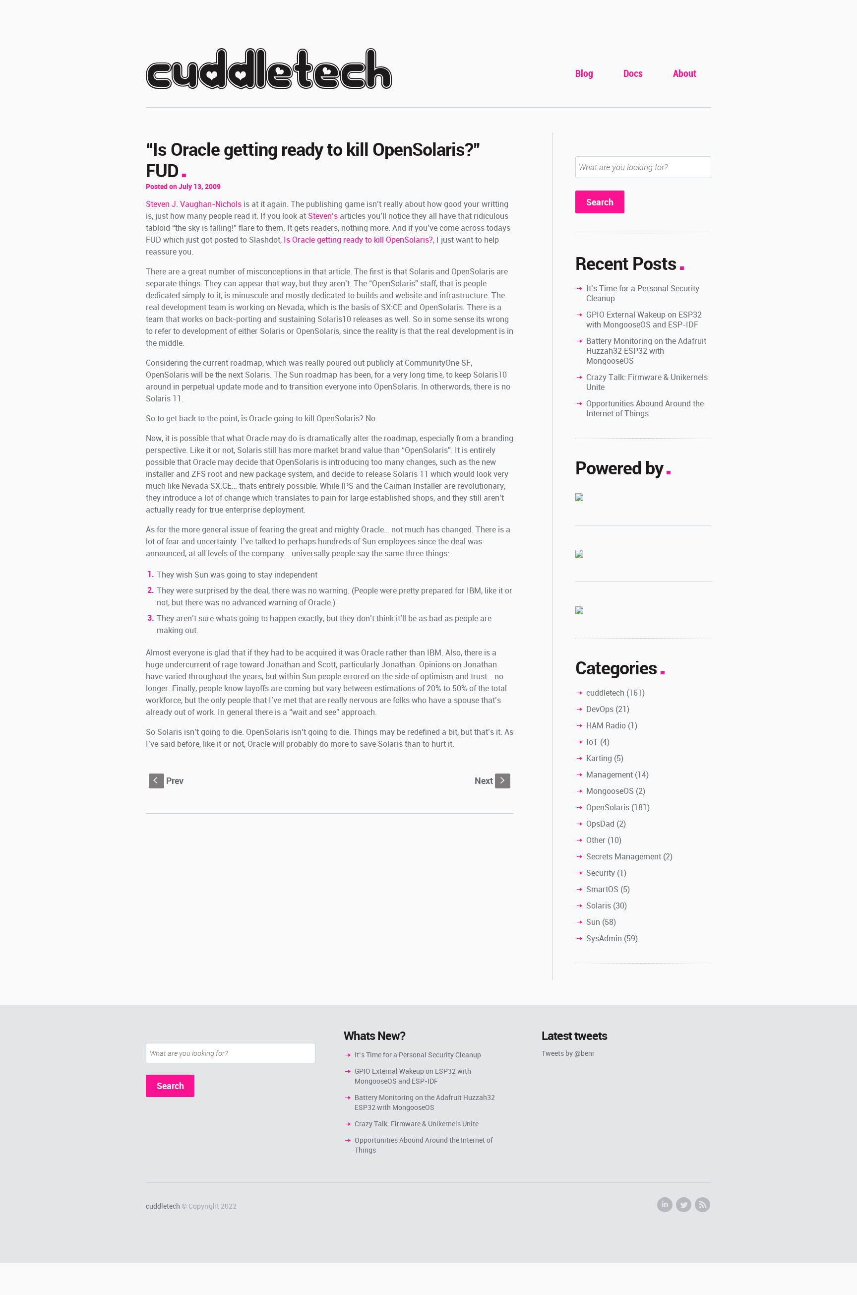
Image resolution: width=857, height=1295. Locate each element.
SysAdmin (604, 938)
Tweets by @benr (568, 1053)
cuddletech (269, 70)
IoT (592, 741)
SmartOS (602, 889)
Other (596, 840)
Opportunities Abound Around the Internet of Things (645, 408)
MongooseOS (610, 790)
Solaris (598, 905)
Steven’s (323, 215)
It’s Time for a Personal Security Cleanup (642, 293)
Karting (599, 758)
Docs (633, 73)
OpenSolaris (607, 807)
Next (491, 780)
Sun (593, 921)
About (684, 73)
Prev (168, 780)
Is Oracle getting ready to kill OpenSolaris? (358, 239)
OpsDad (600, 823)
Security (600, 872)
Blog (584, 73)
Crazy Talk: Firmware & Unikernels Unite (647, 382)
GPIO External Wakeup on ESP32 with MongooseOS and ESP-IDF (644, 319)
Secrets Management (623, 856)
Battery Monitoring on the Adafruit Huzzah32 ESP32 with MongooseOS (646, 350)
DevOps (599, 709)
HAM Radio (606, 725)
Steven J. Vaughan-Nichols (194, 203)
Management (609, 774)
